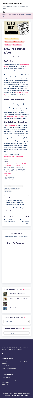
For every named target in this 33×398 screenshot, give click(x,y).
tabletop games (15, 188)
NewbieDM (5, 366)
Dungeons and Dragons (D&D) (14, 41)
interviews (19, 185)
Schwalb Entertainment (8, 368)
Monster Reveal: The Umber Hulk (19, 298)
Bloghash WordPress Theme (19, 395)
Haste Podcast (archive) (9, 380)
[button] (9, 211)
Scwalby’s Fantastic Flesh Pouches (16, 116)
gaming (13, 185)
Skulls (8, 198)
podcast (7, 188)
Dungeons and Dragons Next (18, 303)
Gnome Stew (5, 361)
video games (8, 191)
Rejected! (13, 308)
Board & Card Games (11, 38)
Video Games (17, 44)
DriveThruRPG (6, 377)
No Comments (23, 56)
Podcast (8, 44)
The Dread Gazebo (12, 3)
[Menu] (4, 11)
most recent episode (11, 125)
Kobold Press (5, 382)
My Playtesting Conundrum (17, 293)
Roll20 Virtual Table (7, 385)
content (7, 185)
